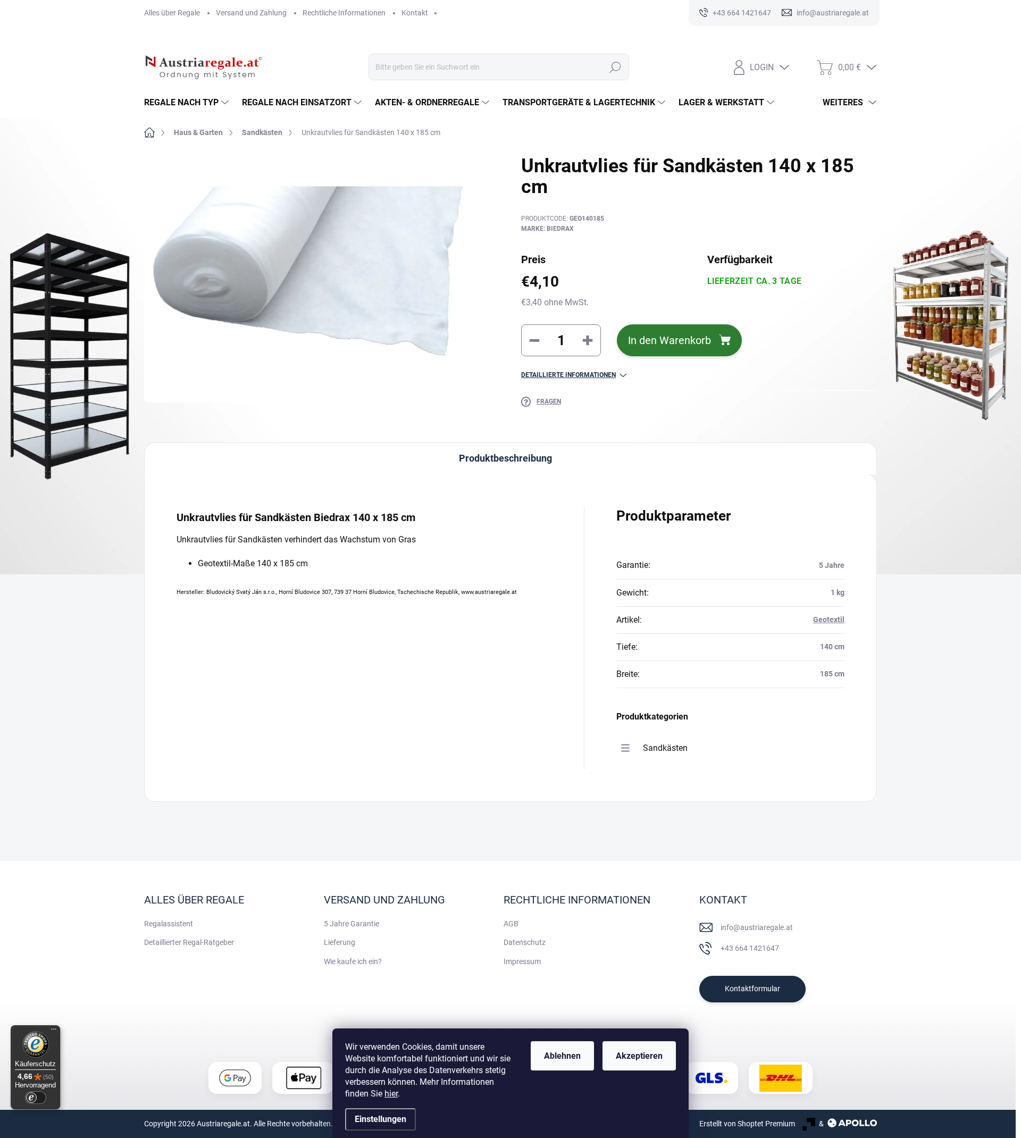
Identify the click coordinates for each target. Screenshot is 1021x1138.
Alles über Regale (172, 13)
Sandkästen (665, 748)
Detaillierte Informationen (568, 375)
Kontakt (414, 13)
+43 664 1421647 (750, 948)
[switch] (35, 1097)
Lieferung (339, 942)
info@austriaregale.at (757, 927)
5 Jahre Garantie (351, 923)
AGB (511, 923)
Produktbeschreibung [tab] (505, 458)
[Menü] (53, 1031)
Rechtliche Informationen (344, 13)
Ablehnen (562, 1056)
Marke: (547, 228)
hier (391, 1094)
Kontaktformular (752, 988)
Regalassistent (168, 923)
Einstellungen (380, 1119)
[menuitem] (187, 103)
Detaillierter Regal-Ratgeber (189, 942)
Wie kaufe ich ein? (353, 961)
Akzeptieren (639, 1056)
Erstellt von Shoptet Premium (747, 1123)
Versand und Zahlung (251, 13)
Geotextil (828, 619)
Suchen (615, 67)
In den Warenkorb (669, 340)
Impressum (522, 961)
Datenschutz (525, 942)
